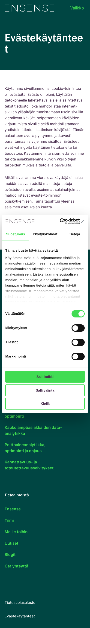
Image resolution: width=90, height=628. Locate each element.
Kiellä (45, 404)
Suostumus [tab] (15, 234)
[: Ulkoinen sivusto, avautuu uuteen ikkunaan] (65, 221)
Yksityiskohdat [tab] (45, 234)
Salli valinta (45, 390)
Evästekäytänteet (20, 616)
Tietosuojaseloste (20, 602)
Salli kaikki (45, 377)
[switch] (78, 328)
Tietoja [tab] (74, 234)
